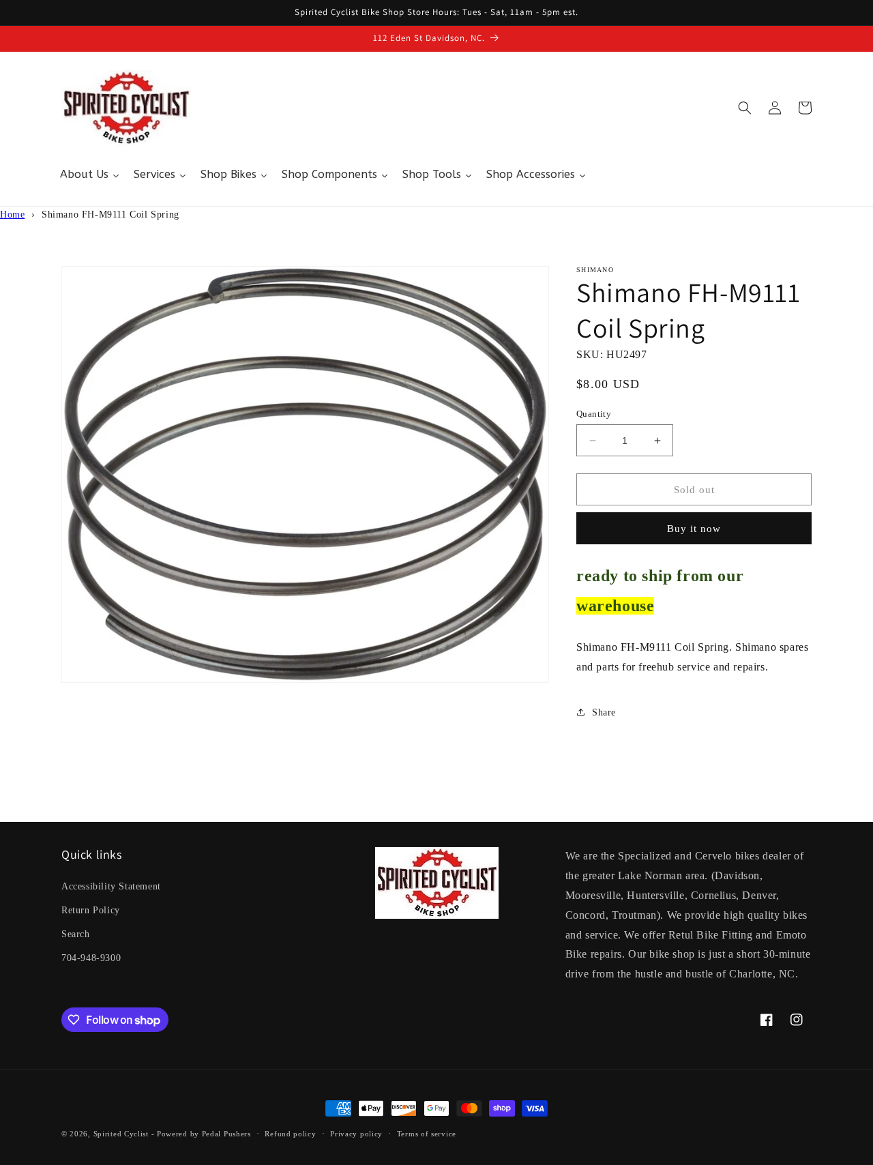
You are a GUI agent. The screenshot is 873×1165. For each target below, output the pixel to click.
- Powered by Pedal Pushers (201, 1134)
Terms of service (426, 1134)
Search (75, 934)
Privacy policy (356, 1134)
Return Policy (90, 910)
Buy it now (694, 528)
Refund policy (290, 1134)
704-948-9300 (91, 958)
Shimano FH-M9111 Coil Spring (110, 214)
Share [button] (604, 712)
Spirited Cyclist (121, 1134)
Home (12, 214)
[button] (745, 108)
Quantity (593, 414)
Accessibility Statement (111, 886)
